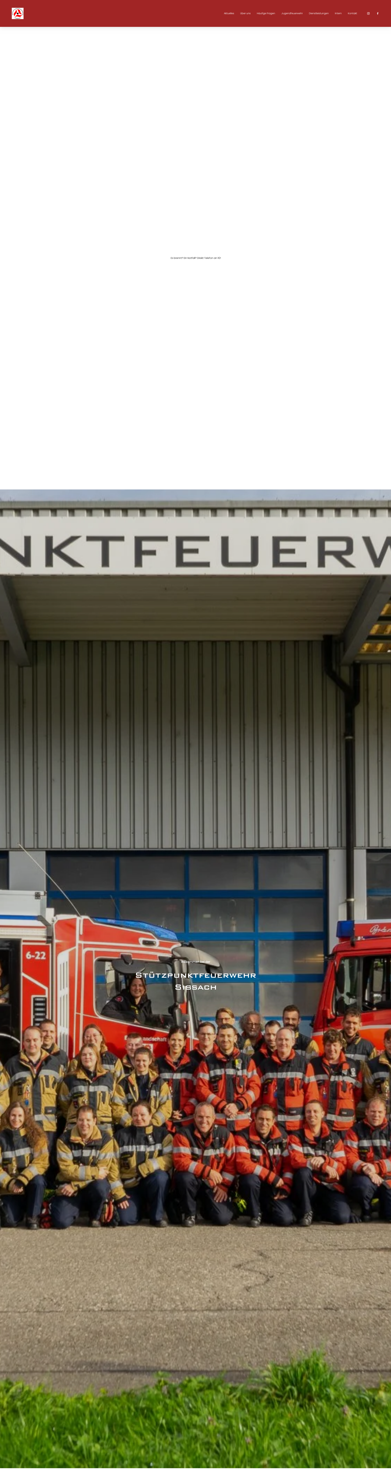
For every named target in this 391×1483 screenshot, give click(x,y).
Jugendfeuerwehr (292, 13)
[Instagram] (368, 13)
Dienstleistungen (319, 13)
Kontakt (352, 13)
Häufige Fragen (266, 13)
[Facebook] (377, 13)
